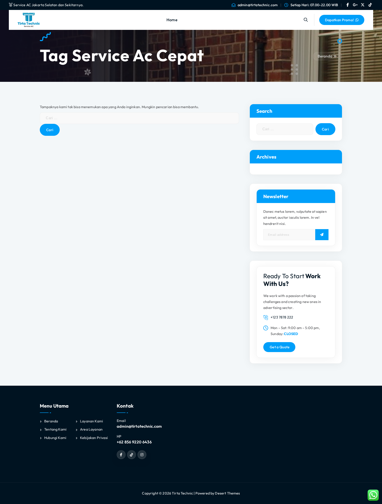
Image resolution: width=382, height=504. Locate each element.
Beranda (325, 56)
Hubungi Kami (55, 437)
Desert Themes (227, 493)
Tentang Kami (55, 429)
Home (172, 19)
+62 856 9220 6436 (134, 442)
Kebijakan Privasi (94, 437)
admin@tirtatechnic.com (258, 5)
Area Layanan (91, 429)
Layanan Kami (91, 421)
